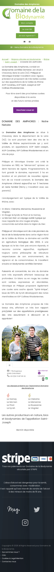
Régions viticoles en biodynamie (26, 59)
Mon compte (27, 23)
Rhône (46, 59)
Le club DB (27, 29)
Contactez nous (9, 561)
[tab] (9, 365)
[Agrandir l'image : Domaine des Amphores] (25, 342)
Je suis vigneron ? (27, 36)
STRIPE (34, 469)
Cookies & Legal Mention (12, 558)
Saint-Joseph (11, 62)
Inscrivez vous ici (25, 110)
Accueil (5, 59)
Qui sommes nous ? (10, 552)
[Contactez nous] (24, 41)
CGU (4, 555)
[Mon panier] (29, 41)
